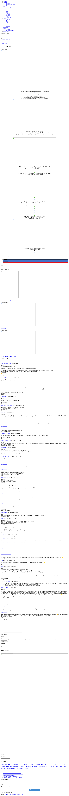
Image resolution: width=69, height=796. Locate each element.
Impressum (8, 29)
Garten (25, 764)
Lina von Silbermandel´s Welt (8, 405)
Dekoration (5, 18)
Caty (4, 412)
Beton (7, 12)
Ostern (7, 20)
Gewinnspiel (29, 764)
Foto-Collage (3, 328)
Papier (7, 10)
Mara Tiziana (5, 547)
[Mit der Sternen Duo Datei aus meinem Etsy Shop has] (30, 787)
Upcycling (8, 14)
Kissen (51, 764)
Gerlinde (4, 538)
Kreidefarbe (8, 8)
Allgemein (3, 43)
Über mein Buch (9, 5)
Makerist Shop (6, 31)
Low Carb (8, 26)
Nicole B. (5, 469)
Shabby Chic (8, 17)
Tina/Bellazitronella (7, 363)
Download (15, 764)
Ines (4, 527)
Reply (2, 363)
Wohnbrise (5, 612)
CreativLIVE (7, 794)
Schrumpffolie (38, 766)
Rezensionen (15, 766)
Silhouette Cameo (9, 7)
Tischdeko (8, 19)
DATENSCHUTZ (20, 794)
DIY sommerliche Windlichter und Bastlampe (12, 773)
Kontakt (4, 28)
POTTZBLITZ (6, 503)
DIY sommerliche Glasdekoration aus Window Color (13, 774)
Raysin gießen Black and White (9, 775)
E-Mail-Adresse (4, 634)
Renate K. (5, 426)
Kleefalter (5, 464)
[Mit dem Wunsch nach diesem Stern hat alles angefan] (13, 787)
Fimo (7, 16)
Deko (6, 764)
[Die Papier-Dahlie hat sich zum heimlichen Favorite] (55, 787)
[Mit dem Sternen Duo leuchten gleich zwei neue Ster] (38, 787)
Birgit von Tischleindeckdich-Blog (9, 542)
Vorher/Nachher (8, 768)
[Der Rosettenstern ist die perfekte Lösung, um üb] (47, 787)
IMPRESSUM (13, 794)
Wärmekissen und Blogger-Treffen (8, 356)
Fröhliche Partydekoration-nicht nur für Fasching (12, 777)
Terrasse (58, 766)
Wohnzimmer (26, 768)
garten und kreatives (7, 383)
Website (2, 636)
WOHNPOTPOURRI (7, 554)
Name (2, 631)
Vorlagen (13, 768)
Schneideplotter (31, 766)
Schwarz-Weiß (44, 766)
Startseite (5, 1)
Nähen (7, 11)
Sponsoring (5, 27)
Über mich (5, 2)
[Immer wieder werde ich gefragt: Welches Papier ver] (5, 787)
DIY (4, 6)
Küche (59, 764)
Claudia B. (5, 518)
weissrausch (5, 485)
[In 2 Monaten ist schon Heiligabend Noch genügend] (64, 787)
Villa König (5, 534)
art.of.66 (4, 447)
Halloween (33, 764)
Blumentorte (8, 15)
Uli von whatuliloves (7, 440)
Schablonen (8, 13)
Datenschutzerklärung (10, 30)
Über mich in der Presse (10, 4)
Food (4, 24)
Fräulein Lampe (6, 477)
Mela (4, 492)
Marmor (65, 764)
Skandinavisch (52, 766)
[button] (5, 259)
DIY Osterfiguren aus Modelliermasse (10, 776)
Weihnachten (8, 22)
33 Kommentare (4, 267)
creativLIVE (8, 419)
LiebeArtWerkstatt (6, 377)
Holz (40, 764)
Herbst (7, 21)
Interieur (5, 23)
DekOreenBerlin (6, 587)
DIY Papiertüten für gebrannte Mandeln (10, 300)
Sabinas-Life (5, 512)
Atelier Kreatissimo (6, 433)
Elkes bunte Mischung (7, 456)
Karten (48, 764)
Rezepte (19, 766)
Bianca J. (4, 396)
